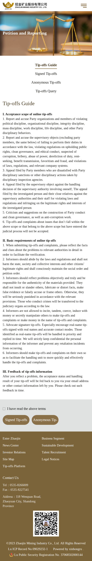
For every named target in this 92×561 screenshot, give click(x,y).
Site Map (8, 459)
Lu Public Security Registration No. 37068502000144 (48, 555)
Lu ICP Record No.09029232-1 (28, 549)
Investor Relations (14, 452)
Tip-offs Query (46, 91)
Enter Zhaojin (11, 438)
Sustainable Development (58, 445)
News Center (11, 445)
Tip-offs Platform (14, 466)
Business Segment (53, 438)
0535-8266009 (19, 485)
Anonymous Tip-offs (46, 82)
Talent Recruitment (54, 452)
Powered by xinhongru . (68, 549)
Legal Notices (50, 459)
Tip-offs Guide (46, 65)
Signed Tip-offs (46, 74)
